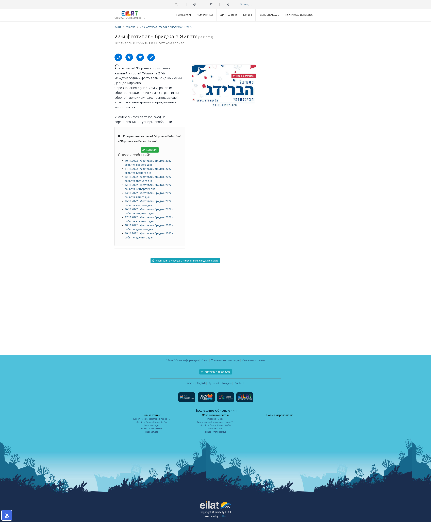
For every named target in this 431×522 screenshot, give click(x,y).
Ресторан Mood (215, 419)
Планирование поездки (299, 15)
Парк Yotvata (151, 432)
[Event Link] (151, 57)
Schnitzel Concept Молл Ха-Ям (152, 422)
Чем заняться (205, 15)
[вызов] (118, 57)
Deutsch (239, 383)
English (201, 383)
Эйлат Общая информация (182, 360)
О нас (205, 360)
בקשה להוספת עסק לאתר (217, 371)
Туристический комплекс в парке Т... (151, 419)
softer (222, 516)
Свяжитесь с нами (253, 360)
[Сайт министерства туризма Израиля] (226, 397)
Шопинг (247, 15)
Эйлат (117, 27)
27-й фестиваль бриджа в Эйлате (166, 27)
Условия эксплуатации (225, 360)
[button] (7, 515)
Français (227, 383)
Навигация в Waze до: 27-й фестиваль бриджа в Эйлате (187, 260)
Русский (213, 383)
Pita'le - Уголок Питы (151, 428)
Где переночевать (269, 15)
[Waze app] (129, 57)
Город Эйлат (183, 15)
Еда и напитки (228, 15)
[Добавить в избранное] (140, 57)
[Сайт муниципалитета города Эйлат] (206, 397)
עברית (190, 383)
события (130, 27)
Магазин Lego (151, 425)
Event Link (151, 150)
